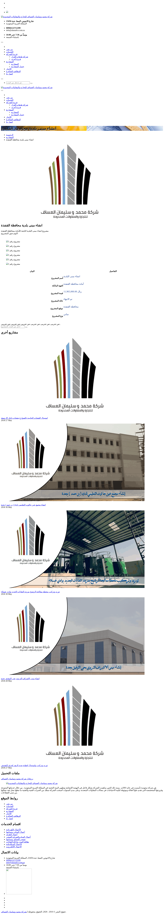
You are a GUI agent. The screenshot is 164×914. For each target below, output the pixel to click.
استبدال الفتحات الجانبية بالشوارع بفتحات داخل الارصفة (24, 418)
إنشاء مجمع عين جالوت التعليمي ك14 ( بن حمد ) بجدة (23, 505)
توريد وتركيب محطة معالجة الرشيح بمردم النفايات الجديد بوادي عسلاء (30, 592)
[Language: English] (7, 12)
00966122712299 (13, 860)
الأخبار (8, 69)
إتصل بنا (9, 74)
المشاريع (10, 62)
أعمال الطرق (11, 834)
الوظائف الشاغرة (13, 71)
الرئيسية (9, 135)
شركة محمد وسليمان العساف (13, 912)
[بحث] (31, 83)
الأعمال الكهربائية (13, 830)
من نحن (9, 49)
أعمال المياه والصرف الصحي (18, 837)
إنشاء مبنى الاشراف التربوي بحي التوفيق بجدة (20, 678)
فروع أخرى (16, 59)
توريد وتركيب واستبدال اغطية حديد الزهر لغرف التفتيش (24, 765)
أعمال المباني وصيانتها (15, 832)
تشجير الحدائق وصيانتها (15, 839)
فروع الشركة (11, 54)
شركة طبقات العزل (19, 57)
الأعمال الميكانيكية (14, 844)
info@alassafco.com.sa (15, 862)
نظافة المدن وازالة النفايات (17, 842)
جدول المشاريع (17, 66)
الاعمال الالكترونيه (14, 847)
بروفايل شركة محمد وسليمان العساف (17, 779)
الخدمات (9, 52)
